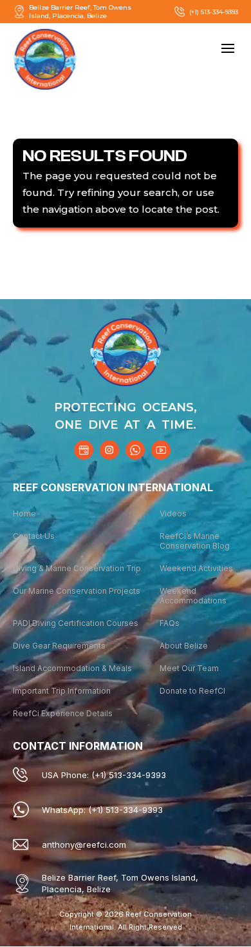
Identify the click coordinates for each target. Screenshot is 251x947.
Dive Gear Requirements (59, 645)
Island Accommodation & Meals (72, 668)
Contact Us (34, 536)
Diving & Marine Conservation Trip (77, 568)
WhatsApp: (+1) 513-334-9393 (102, 810)
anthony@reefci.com (84, 844)
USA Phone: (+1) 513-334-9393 (104, 775)
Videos (173, 513)
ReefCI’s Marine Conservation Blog (195, 541)
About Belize (184, 645)
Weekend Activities (196, 568)
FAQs (170, 623)
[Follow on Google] (83, 450)
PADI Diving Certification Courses (75, 623)
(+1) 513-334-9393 (213, 12)
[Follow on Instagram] (109, 450)
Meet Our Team (189, 668)
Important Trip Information (62, 691)
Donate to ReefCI (192, 691)
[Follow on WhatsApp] (135, 450)
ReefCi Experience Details (63, 713)
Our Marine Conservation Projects (76, 591)
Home (24, 513)
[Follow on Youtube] (161, 450)
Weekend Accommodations (193, 595)
